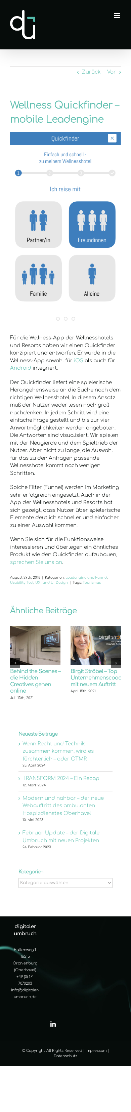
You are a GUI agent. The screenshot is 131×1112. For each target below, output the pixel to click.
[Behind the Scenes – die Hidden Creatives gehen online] (35, 629)
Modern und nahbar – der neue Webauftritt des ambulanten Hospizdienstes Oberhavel (63, 805)
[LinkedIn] (53, 1024)
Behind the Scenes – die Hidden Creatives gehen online (35, 681)
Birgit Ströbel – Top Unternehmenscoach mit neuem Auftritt (98, 678)
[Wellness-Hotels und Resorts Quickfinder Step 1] (65, 228)
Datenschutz (65, 1056)
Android (20, 368)
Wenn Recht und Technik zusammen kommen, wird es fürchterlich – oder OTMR (58, 751)
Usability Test (22, 582)
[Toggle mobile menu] (117, 15)
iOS (78, 361)
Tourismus (92, 582)
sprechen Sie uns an (36, 562)
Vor (111, 72)
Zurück (91, 72)
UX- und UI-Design (51, 582)
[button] (15, 663)
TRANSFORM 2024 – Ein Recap (61, 778)
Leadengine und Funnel (86, 577)
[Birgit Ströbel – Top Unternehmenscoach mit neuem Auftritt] (96, 629)
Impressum (96, 1050)
